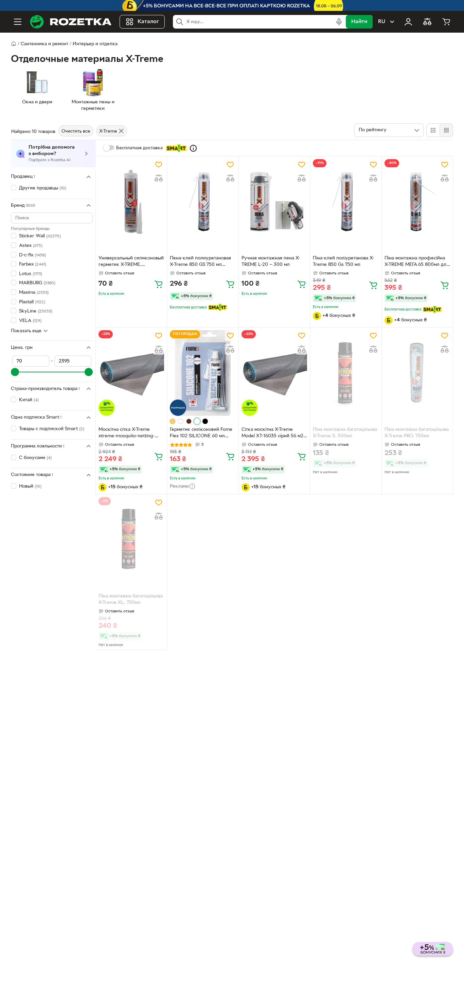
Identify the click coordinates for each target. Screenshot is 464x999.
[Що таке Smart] (193, 148)
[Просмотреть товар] (172, 421)
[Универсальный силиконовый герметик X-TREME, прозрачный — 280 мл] (131, 201)
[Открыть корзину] (446, 22)
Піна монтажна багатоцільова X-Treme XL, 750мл (131, 599)
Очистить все (75, 131)
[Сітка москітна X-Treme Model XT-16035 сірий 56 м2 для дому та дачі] (274, 373)
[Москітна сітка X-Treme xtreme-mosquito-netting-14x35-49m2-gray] (131, 373)
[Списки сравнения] (427, 22)
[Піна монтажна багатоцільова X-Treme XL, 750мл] (131, 539)
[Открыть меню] (17, 22)
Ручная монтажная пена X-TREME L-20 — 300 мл (271, 261)
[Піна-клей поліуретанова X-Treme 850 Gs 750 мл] (345, 201)
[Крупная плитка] (433, 130)
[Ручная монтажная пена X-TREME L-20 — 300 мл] (274, 201)
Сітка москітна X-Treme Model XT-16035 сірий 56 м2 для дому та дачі (272, 433)
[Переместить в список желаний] (158, 164)
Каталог (148, 21)
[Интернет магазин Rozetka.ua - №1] (70, 22)
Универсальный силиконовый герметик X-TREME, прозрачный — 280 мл (131, 262)
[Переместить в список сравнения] (158, 178)
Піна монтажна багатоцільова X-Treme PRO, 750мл (417, 432)
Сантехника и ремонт (44, 44)
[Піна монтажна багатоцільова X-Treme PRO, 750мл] (417, 373)
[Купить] (158, 283)
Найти (359, 21)
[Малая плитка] (446, 130)
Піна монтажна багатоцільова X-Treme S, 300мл (345, 432)
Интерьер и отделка (95, 44)
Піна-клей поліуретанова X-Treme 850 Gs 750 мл (343, 261)
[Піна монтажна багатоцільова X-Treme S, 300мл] (345, 373)
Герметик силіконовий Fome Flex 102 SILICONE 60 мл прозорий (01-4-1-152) (201, 433)
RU (381, 21)
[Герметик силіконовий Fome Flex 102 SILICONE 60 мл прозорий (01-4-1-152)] (202, 373)
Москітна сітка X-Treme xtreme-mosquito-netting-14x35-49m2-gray (127, 433)
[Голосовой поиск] (339, 22)
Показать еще (26, 330)
